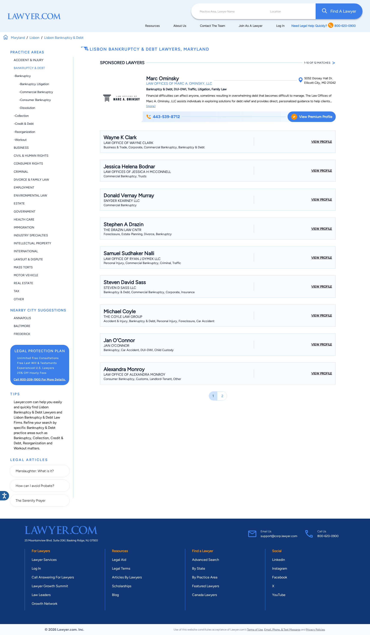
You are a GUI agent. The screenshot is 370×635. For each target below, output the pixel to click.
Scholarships (121, 586)
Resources (152, 26)
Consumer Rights (28, 163)
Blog (115, 595)
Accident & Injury (28, 60)
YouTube (278, 595)
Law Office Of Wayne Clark (128, 143)
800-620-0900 (328, 536)
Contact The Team (212, 26)
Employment (24, 187)
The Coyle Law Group (123, 317)
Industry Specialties (31, 235)
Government (24, 211)
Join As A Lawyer (251, 26)
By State (198, 568)
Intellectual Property (32, 243)
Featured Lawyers (205, 586)
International (26, 251)
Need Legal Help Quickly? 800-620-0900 (323, 26)
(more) (150, 106)
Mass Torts (23, 267)
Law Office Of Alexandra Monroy (134, 374)
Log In (280, 26)
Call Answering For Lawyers (53, 577)
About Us (179, 26)
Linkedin (278, 560)
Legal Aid (119, 560)
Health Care (24, 219)
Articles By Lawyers (127, 577)
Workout (20, 448)
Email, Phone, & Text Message (282, 629)
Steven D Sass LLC (120, 288)
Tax (16, 291)
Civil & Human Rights (31, 156)
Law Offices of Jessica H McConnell (137, 172)
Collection (41, 438)
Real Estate (23, 283)
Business (21, 148)
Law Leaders (41, 595)
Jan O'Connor (116, 346)
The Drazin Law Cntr (122, 230)
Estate (19, 203)
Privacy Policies (315, 629)
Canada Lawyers (204, 595)
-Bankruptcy (22, 76)
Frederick (22, 334)
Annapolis (22, 318)
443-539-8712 (166, 116)
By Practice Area (204, 577)
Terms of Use (255, 629)
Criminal (21, 172)
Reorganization (34, 443)
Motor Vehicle (26, 275)
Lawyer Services (44, 560)
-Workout (20, 140)
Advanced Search (205, 560)
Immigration (24, 227)
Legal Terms (121, 568)
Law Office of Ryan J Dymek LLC (132, 259)
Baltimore (22, 326)
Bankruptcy (22, 438)
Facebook (279, 577)
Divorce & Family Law (31, 180)
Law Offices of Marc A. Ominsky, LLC (179, 83)
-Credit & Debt (24, 124)
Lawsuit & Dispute (28, 259)
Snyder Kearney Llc (122, 201)
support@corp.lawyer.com (279, 536)
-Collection (21, 116)
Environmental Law (30, 195)
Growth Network (44, 604)
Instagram (279, 568)
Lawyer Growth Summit (50, 586)
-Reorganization (24, 132)
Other (19, 299)
